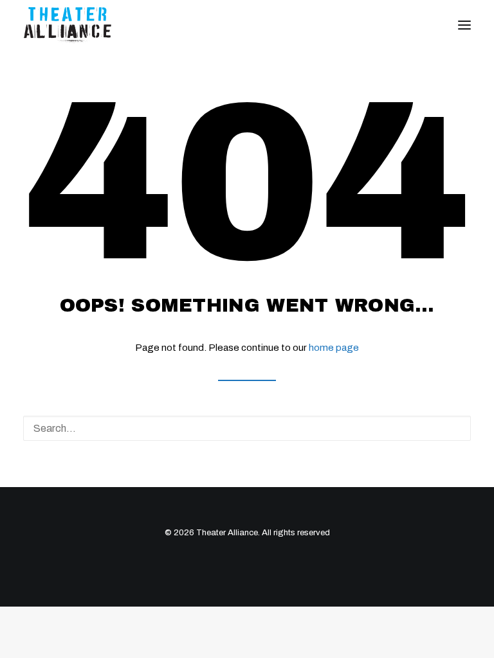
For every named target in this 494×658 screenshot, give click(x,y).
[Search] (247, 428)
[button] (464, 25)
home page (334, 347)
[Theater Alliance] (67, 25)
